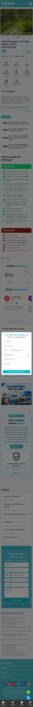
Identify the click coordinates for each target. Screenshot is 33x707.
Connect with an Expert (16, 372)
